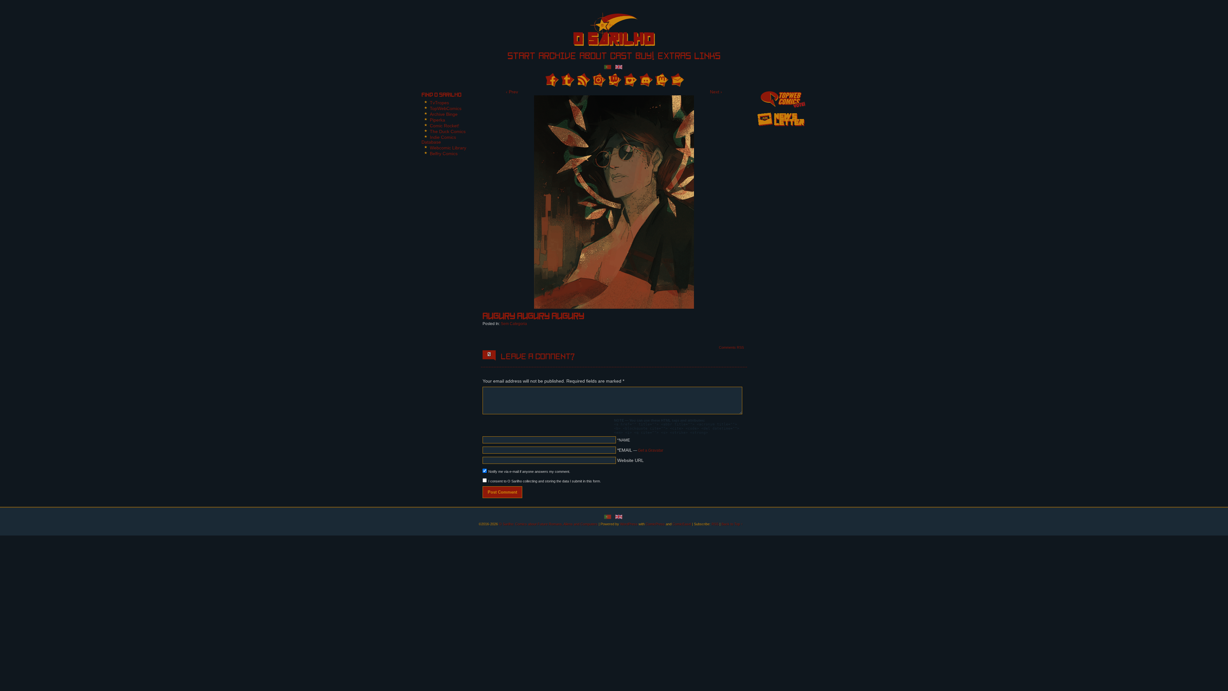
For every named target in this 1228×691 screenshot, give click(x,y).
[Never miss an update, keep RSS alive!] (583, 80)
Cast (621, 56)
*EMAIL (640, 450)
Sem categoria (514, 324)
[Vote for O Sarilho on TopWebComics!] (781, 98)
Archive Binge (444, 114)
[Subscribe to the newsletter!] (781, 128)
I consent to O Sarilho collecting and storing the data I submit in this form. (544, 481)
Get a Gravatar (650, 450)
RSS (715, 524)
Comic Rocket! (444, 125)
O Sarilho (603, 31)
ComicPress (655, 524)
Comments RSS (731, 347)
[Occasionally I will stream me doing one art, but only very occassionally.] (614, 80)
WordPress (629, 524)
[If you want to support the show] (630, 80)
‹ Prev (512, 91)
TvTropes (439, 102)
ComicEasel (682, 524)
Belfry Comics (444, 153)
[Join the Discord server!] (645, 80)
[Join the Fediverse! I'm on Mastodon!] (661, 80)
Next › (716, 91)
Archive (557, 56)
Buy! (644, 56)
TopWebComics (445, 108)
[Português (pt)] (607, 66)
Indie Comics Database (438, 140)
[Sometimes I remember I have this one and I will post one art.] (567, 80)
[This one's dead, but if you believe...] (598, 80)
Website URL (630, 460)
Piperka (437, 120)
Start (521, 56)
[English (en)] (619, 66)
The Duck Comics (448, 131)
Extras (674, 56)
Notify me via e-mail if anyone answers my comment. (529, 471)
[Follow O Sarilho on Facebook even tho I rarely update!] (551, 80)
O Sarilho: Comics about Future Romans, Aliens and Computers (548, 524)
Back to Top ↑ (732, 524)
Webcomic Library (448, 147)
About (593, 56)
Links (707, 56)
